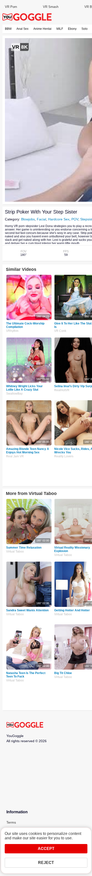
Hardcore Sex (58, 219)
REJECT (46, 863)
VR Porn (11, 7)
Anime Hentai (42, 29)
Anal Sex (22, 29)
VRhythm (12, 331)
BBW (8, 29)
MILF (59, 29)
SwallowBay (14, 393)
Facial (41, 219)
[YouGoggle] (24, 725)
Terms (11, 822)
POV (74, 219)
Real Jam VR (15, 456)
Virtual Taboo (15, 551)
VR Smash (50, 7)
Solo (84, 29)
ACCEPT (46, 848)
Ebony (72, 29)
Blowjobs (28, 219)
